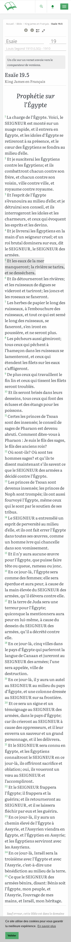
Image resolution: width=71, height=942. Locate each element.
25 (6, 876)
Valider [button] (12, 935)
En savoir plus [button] (47, 926)
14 (6, 517)
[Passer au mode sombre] (52, 6)
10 (6, 391)
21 (6, 744)
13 (6, 481)
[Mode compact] (43, 32)
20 (6, 702)
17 (6, 601)
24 (6, 852)
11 (6, 415)
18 (6, 643)
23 (6, 816)
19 (6, 678)
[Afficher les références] (38, 32)
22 (6, 786)
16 (6, 571)
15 (6, 553)
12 (6, 451)
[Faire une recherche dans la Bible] (41, 6)
